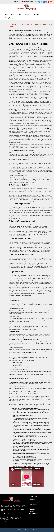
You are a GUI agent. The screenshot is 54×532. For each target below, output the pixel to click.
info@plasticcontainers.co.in (30, 1)
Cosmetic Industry (33, 506)
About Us (13, 14)
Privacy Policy (9, 18)
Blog (20, 14)
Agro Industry (32, 499)
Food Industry (32, 509)
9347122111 (18, 1)
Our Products (28, 14)
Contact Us (37, 14)
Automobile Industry (34, 502)
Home (6, 14)
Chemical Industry (33, 504)
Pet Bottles (32, 511)
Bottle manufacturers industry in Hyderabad (37, 47)
